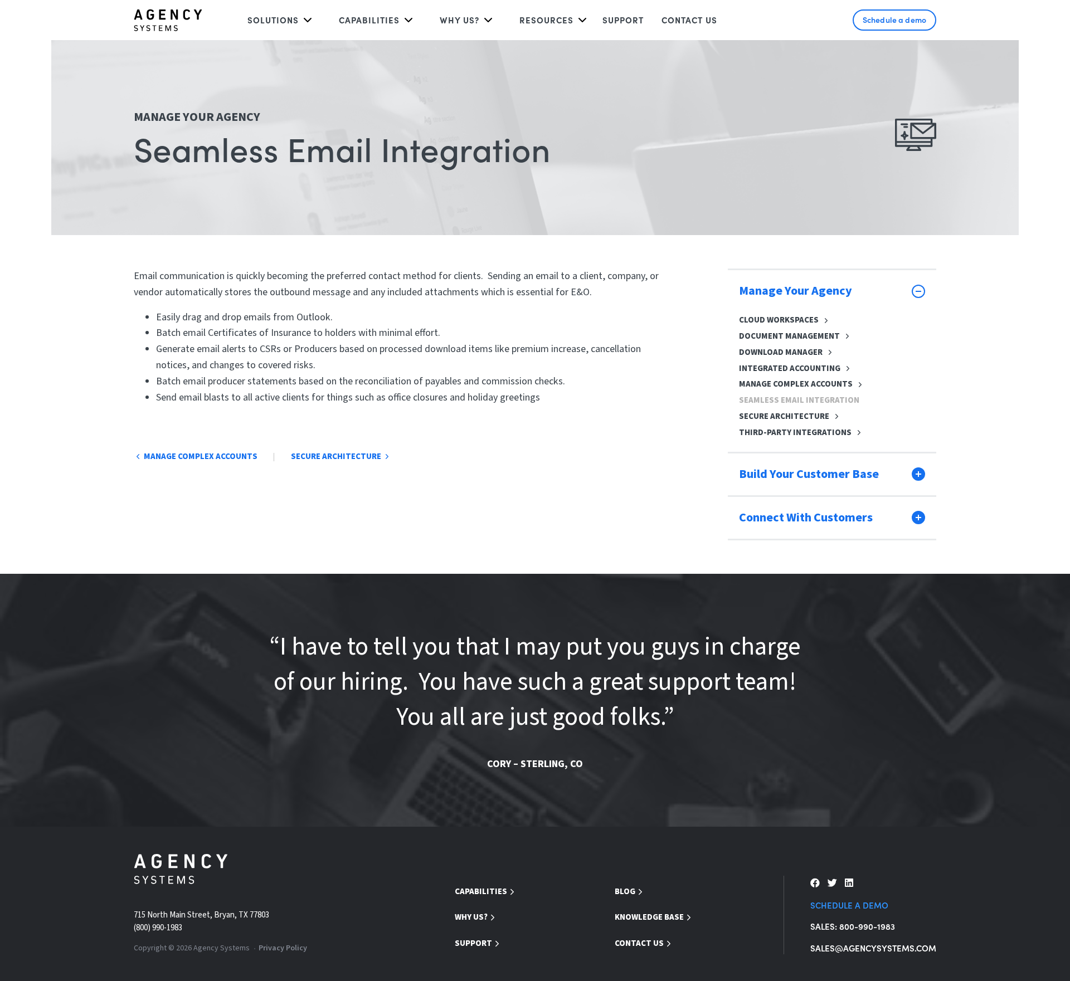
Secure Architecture (784, 416)
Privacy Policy (283, 948)
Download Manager (781, 352)
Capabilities (369, 20)
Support (623, 20)
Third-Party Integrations (795, 432)
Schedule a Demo (849, 905)
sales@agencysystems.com (873, 948)
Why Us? (471, 917)
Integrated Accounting (789, 368)
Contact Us (689, 20)
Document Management (789, 336)
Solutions (273, 20)
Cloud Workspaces (779, 320)
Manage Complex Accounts (796, 384)
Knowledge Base (649, 917)
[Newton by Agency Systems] (168, 20)
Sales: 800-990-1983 (852, 926)
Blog (625, 891)
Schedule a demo (894, 19)
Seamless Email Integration (799, 400)
